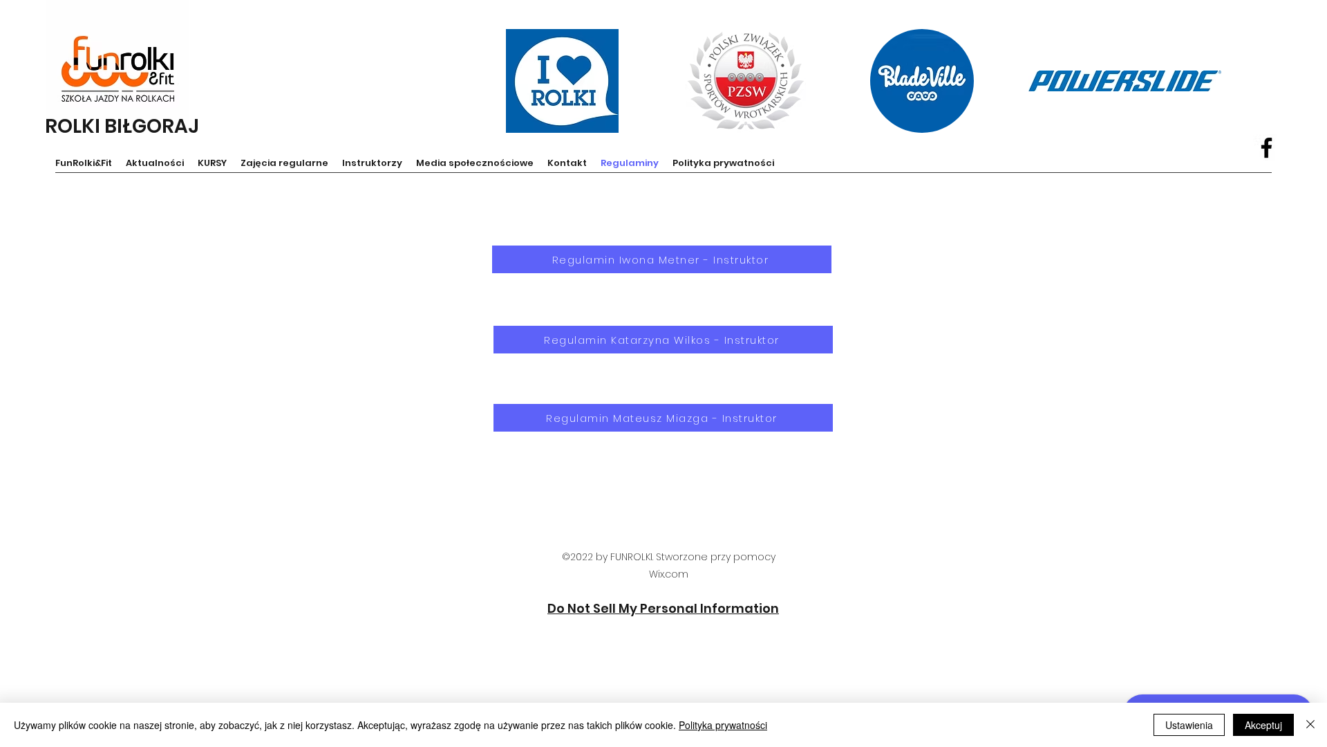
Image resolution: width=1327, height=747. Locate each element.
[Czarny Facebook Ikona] (1266, 147)
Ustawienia (1189, 725)
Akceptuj (1263, 725)
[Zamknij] (1310, 725)
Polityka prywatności (723, 725)
